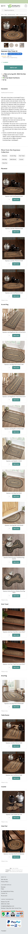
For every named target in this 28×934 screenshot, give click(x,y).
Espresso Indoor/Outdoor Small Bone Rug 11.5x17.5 (14, 558)
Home (2, 14)
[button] (25, 18)
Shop (6, 14)
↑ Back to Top (4, 300)
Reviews (3, 887)
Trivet (17, 14)
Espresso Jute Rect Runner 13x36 (14, 743)
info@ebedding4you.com (7, 906)
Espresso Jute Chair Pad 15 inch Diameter (14, 854)
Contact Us (4, 893)
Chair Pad (4, 163)
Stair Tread (21, 155)
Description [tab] (4, 89)
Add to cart (13, 67)
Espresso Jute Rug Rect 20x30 (14, 461)
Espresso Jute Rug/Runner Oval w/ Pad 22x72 (14, 396)
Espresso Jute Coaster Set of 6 (14, 814)
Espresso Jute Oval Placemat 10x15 (14, 196)
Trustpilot (3, 931)
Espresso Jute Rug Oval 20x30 (14, 493)
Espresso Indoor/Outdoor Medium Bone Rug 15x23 (14, 591)
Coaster (21, 159)
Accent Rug (13, 155)
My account (4, 895)
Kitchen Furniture (11, 14)
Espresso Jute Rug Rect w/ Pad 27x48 (14, 428)
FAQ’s (2, 889)
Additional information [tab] (7, 92)
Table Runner (13, 159)
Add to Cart (16, 199)
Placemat (4, 155)
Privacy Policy (4, 881)
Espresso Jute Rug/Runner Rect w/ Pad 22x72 (14, 332)
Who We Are (4, 879)
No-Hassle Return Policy (7, 891)
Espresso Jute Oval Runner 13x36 (14, 775)
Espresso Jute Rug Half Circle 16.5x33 (14, 525)
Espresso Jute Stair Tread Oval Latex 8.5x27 (14, 664)
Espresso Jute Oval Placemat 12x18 (14, 293)
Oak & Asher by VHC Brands (15, 871)
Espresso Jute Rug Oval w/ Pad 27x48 (14, 364)
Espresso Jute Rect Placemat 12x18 (14, 228)
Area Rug (4, 159)
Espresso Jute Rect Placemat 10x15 (14, 260)
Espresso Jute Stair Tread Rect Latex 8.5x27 (14, 632)
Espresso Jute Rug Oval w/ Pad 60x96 (14, 703)
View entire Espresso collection (7, 49)
